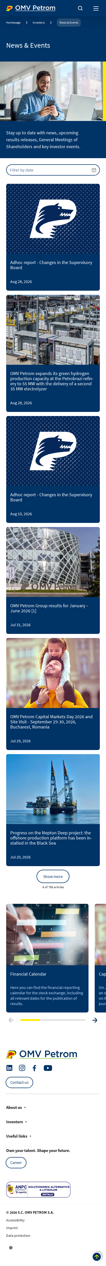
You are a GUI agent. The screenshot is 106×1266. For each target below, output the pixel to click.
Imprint (12, 1228)
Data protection (18, 1235)
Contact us (19, 1082)
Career (16, 1162)
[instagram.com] (22, 1068)
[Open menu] (96, 8)
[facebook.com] (34, 1068)
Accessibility (15, 1220)
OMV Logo (15, 7)
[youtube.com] (48, 1068)
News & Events (68, 22)
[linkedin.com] (9, 1068)
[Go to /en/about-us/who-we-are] (11, 1247)
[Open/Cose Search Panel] (80, 8)
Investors (39, 22)
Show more (53, 876)
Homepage (13, 22)
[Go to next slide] (95, 1020)
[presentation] (53, 170)
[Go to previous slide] (11, 1020)
